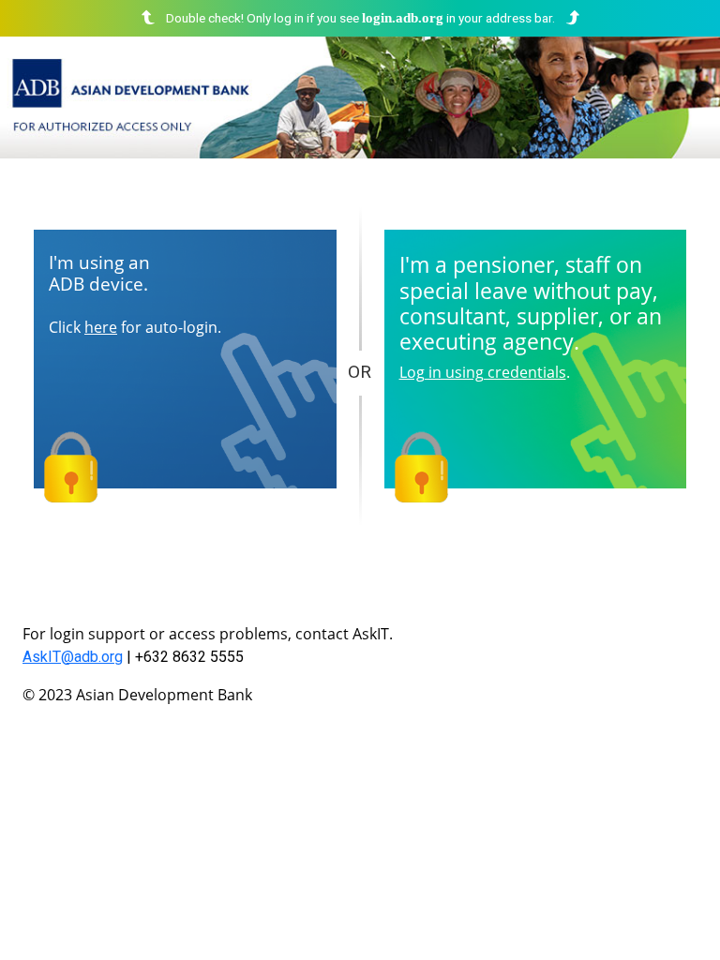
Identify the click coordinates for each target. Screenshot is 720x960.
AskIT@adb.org (72, 657)
